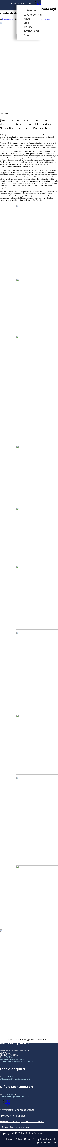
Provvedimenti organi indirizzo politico (22, 1121)
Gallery (28, 27)
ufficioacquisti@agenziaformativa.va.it (15, 1079)
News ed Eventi (44, 19)
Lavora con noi (33, 14)
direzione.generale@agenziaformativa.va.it (16, 1061)
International (31, 31)
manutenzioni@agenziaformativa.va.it (14, 1097)
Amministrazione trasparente (17, 1110)
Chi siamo (30, 10)
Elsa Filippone (7, 19)
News (27, 18)
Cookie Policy (31, 1139)
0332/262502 (8, 1057)
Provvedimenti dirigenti (13, 1115)
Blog (26, 22)
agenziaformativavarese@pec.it (12, 1059)
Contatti (29, 35)
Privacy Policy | (15, 1139)
